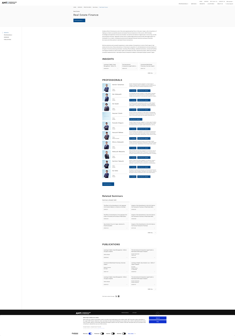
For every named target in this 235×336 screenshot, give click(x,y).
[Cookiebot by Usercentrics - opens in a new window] (75, 334)
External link (101, 328)
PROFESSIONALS (125, 312)
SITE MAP (134, 312)
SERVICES (80, 7)
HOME (74, 7)
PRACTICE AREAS (87, 7)
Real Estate (95, 7)
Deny (158, 321)
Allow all (158, 318)
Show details (131, 333)
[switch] (102, 334)
